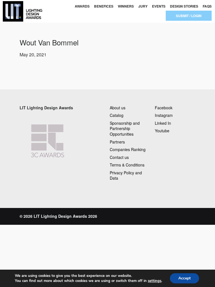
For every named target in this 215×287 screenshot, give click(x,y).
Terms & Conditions (127, 165)
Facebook (163, 107)
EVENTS (158, 6)
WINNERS (126, 6)
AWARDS (82, 6)
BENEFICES (103, 6)
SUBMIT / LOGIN (189, 15)
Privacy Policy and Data (126, 175)
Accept (184, 278)
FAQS (207, 6)
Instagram (164, 115)
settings (154, 280)
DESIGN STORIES (184, 6)
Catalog (116, 115)
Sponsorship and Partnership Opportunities (125, 128)
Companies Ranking (128, 149)
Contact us (119, 157)
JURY (143, 6)
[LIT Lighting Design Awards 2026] (21, 11)
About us (117, 107)
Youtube (162, 130)
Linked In (163, 123)
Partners (117, 142)
